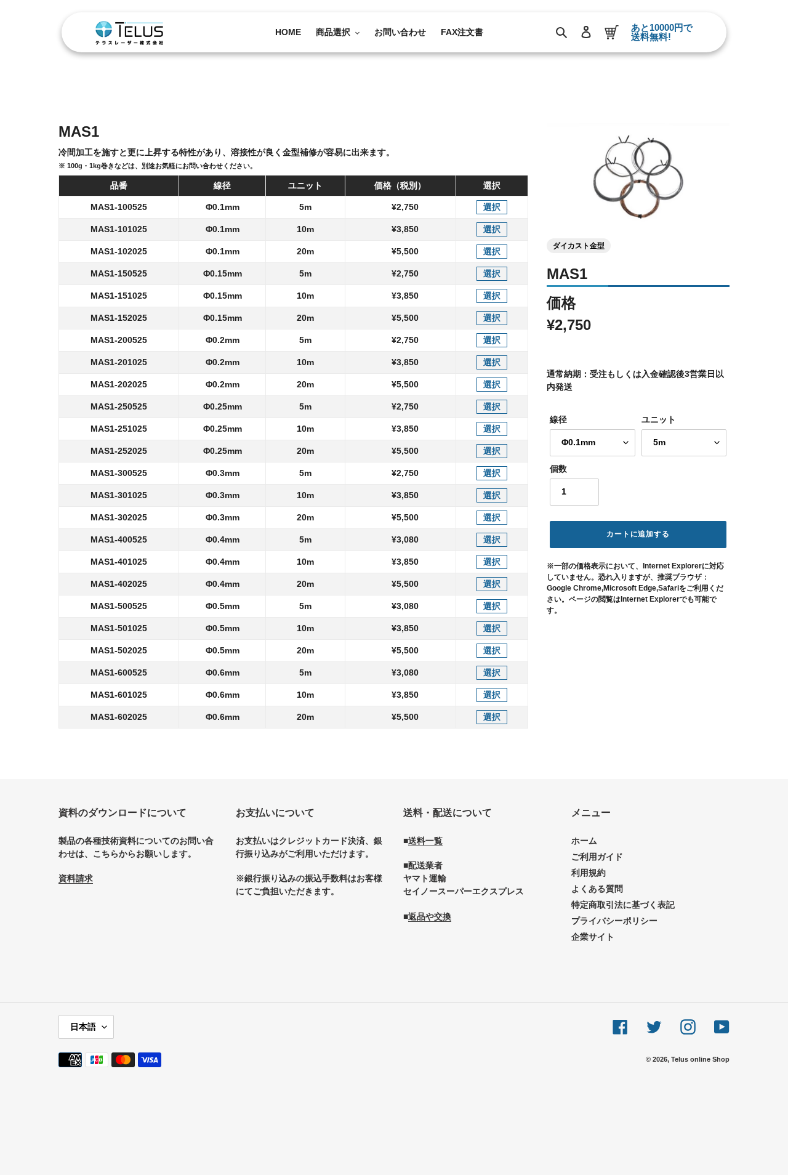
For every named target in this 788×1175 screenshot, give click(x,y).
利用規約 (588, 873)
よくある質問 (597, 889)
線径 (558, 419)
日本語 (83, 1027)
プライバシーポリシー (614, 921)
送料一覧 (425, 841)
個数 (558, 469)
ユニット (658, 419)
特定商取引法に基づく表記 (623, 905)
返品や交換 (429, 916)
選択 (492, 207)
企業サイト (592, 937)
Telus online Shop (700, 1059)
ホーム (584, 841)
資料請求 (75, 878)
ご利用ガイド (597, 857)
